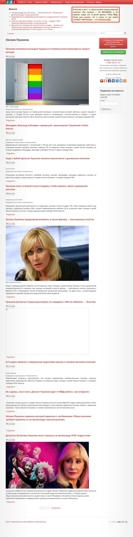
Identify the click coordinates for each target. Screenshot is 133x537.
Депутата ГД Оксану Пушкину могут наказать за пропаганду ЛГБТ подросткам (48, 435)
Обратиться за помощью (113, 52)
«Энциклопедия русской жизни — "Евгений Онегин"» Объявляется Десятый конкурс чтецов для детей (37, 14)
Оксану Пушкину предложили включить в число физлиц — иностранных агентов (50, 219)
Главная (10, 33)
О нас (30, 2)
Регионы (90, 2)
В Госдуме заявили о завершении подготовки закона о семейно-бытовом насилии (50, 361)
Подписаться (106, 109)
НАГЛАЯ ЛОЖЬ (104, 19)
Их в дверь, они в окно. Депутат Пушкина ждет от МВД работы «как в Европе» (48, 391)
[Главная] (11, 2)
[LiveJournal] (117, 80)
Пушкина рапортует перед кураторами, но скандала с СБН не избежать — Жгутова (51, 301)
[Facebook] (109, 80)
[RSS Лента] (124, 80)
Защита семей (41, 2)
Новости (22, 2)
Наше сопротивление (74, 2)
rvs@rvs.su (115, 74)
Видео (98, 2)
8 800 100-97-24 (113, 62)
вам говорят (85, 17)
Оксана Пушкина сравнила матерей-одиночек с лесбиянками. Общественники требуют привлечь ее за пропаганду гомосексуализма (48, 418)
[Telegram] (121, 80)
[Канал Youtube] (101, 80)
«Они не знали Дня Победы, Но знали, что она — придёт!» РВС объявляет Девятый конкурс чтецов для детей (35, 22)
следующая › (56, 508)
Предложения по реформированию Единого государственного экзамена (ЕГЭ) (39, 18)
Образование (56, 2)
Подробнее (10, 120)
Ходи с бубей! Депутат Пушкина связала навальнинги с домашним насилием (48, 158)
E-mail (102, 100)
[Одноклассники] (105, 80)
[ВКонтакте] (113, 80)
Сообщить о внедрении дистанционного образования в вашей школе (113, 43)
